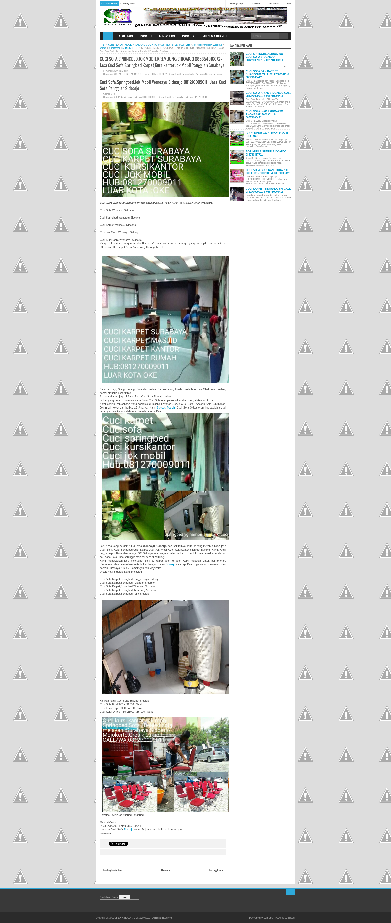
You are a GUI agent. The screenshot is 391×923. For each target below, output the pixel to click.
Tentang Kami (124, 36)
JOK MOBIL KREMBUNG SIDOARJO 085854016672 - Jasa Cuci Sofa (149, 74)
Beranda (165, 870)
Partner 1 (146, 36)
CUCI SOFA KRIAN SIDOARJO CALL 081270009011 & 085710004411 (268, 94)
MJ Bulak (274, 3)
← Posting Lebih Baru (111, 870)
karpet (219, 74)
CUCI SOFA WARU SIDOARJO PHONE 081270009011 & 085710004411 (264, 114)
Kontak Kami (167, 36)
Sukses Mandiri (166, 407)
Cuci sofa (108, 74)
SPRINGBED (200, 97)
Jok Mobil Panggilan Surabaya (200, 74)
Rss (289, 3)
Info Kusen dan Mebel (215, 36)
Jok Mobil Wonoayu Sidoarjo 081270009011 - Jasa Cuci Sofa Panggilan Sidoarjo (153, 97)
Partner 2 (188, 36)
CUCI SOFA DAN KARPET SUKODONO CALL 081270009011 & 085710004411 (267, 74)
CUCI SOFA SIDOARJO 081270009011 (130, 917)
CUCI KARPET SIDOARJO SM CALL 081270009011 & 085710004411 (268, 190)
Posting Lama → (217, 870)
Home (108, 36)
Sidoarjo (170, 564)
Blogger (291, 917)
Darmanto (268, 917)
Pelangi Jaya (236, 3)
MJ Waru (256, 3)
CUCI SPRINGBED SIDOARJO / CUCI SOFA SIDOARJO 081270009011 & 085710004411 (265, 57)
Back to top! (290, 892)
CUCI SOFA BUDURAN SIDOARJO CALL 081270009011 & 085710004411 (268, 172)
